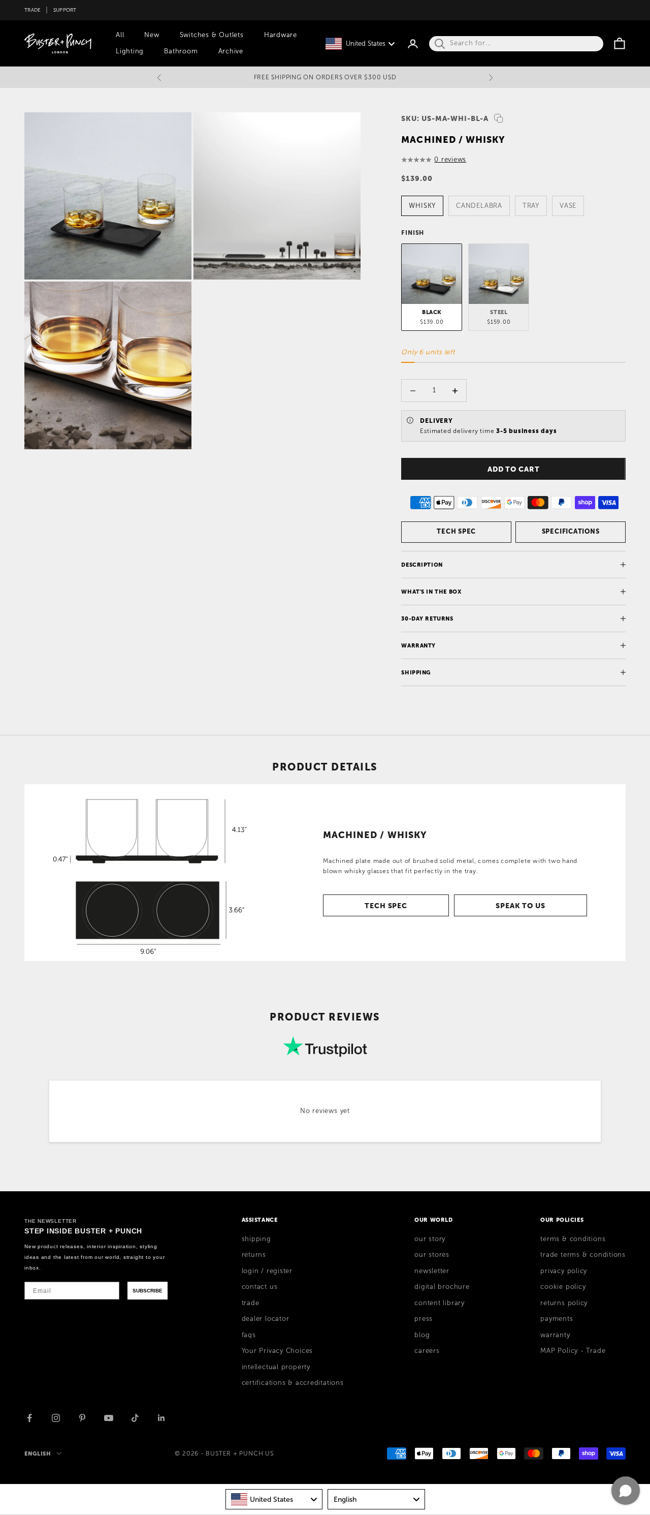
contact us (260, 1286)
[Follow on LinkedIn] (161, 1418)
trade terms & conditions (583, 1254)
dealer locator (265, 1318)
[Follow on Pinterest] (82, 1418)
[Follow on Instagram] (56, 1418)
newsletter (431, 1271)
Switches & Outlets (212, 35)
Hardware (280, 35)
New (151, 35)
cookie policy (563, 1286)
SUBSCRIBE (147, 1290)
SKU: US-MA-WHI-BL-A (444, 118)
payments (556, 1318)
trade (250, 1303)
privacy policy (563, 1271)
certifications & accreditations (293, 1382)
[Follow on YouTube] (109, 1418)
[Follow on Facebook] (29, 1418)
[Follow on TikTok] (135, 1418)
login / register (267, 1271)
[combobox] (274, 1499)
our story (429, 1239)
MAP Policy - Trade (572, 1350)
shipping (256, 1239)
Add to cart (514, 469)
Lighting (130, 51)
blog (422, 1335)
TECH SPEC (456, 531)
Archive (230, 51)
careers (426, 1350)
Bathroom (181, 51)
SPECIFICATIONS (571, 531)
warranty (555, 1335)
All (120, 35)
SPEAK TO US (520, 906)
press (423, 1318)
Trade (32, 10)
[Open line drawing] (144, 872)
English (37, 1453)
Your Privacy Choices (277, 1350)
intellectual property (276, 1367)
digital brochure (441, 1286)
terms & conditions (572, 1239)
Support (65, 10)
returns (254, 1254)
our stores (431, 1254)
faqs (249, 1335)
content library (439, 1303)
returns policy (564, 1303)
